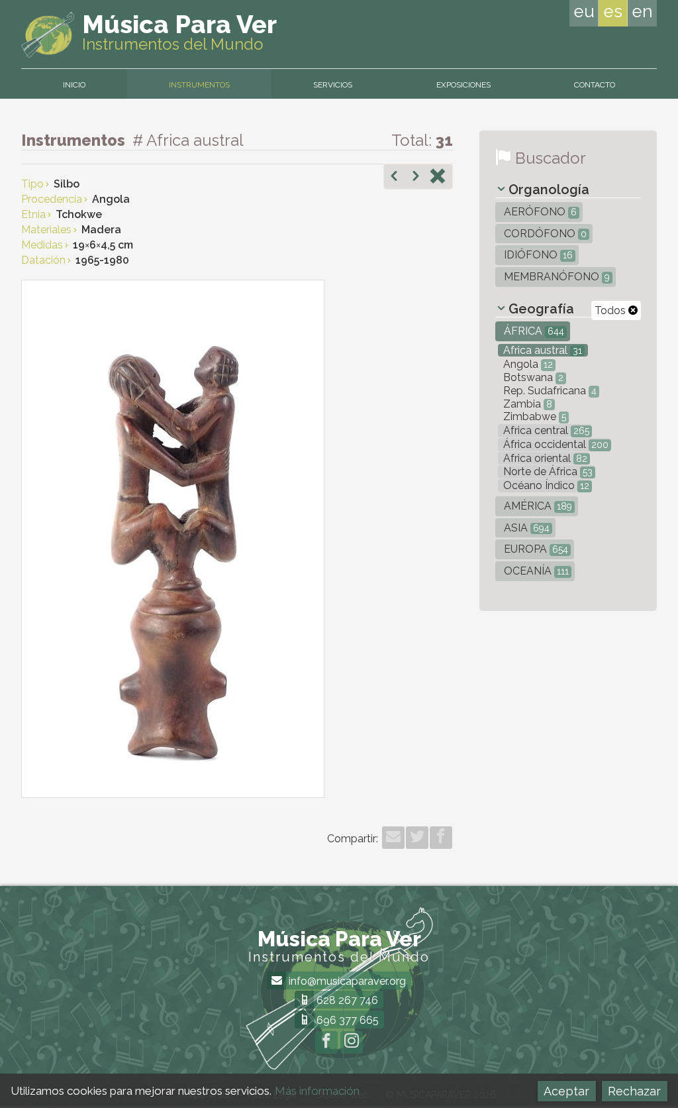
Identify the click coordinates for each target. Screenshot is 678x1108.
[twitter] (417, 837)
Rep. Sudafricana (549, 390)
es (612, 11)
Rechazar (634, 1091)
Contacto (594, 84)
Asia (525, 528)
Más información (317, 1090)
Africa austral (541, 350)
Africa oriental (544, 458)
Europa (534, 549)
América (536, 506)
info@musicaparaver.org (346, 981)
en (642, 11)
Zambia (526, 404)
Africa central (545, 430)
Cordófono (544, 233)
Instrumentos (199, 84)
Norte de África (547, 471)
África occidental (554, 444)
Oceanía (535, 571)
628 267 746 (346, 1000)
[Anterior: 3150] (394, 178)
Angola (527, 364)
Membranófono (555, 276)
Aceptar (566, 1091)
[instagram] (351, 1042)
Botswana (532, 377)
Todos (611, 310)
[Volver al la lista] (437, 178)
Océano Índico (545, 485)
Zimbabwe (533, 416)
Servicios (332, 84)
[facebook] (441, 837)
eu (584, 11)
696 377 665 (346, 1020)
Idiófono (537, 255)
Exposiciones (463, 84)
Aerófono (539, 211)
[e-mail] (393, 837)
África (532, 331)
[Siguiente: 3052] (415, 178)
